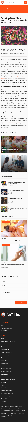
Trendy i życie (22, 50)
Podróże (3, 366)
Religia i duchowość (6, 376)
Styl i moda (3, 387)
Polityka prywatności (7, 328)
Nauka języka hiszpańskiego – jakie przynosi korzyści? (16, 183)
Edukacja (3, 346)
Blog (2, 325)
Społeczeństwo (4, 382)
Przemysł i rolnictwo (6, 371)
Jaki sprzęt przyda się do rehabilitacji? (10, 240)
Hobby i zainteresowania (7, 352)
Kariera (3, 357)
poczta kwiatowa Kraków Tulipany (12, 122)
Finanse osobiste (5, 349)
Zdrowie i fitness (5, 398)
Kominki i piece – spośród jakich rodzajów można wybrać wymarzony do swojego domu (17, 200)
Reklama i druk (4, 374)
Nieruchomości (4, 363)
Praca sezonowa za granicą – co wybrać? (17, 208)
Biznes (2, 338)
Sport (2, 385)
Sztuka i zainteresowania (7, 390)
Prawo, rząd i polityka (6, 368)
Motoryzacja (4, 360)
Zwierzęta (3, 401)
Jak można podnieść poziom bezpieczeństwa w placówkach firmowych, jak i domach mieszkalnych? (12, 266)
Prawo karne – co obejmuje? (9, 170)
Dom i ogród (4, 344)
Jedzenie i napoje (5, 355)
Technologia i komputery (7, 393)
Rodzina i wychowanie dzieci (8, 379)
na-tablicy (3, 50)
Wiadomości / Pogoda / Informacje (9, 396)
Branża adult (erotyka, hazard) (8, 341)
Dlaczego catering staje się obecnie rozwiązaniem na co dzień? (16, 191)
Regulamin (4, 330)
